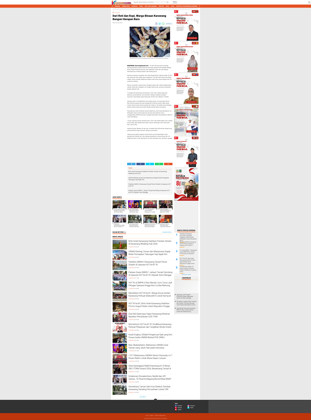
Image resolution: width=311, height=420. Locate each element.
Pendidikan (134, 6)
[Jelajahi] (309, 2)
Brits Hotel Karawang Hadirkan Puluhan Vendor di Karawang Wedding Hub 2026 (150, 242)
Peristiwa (161, 6)
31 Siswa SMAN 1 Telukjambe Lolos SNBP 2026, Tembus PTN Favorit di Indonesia (188, 251)
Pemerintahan (126, 6)
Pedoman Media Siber (160, 415)
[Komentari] (168, 164)
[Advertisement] (119, 51)
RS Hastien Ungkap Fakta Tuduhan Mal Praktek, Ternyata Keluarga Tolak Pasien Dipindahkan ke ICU (187, 303)
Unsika (141, 6)
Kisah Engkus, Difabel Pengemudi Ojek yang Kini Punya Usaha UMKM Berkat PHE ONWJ (150, 336)
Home (147, 415)
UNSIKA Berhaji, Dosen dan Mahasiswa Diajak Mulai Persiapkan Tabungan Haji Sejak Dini (149, 252)
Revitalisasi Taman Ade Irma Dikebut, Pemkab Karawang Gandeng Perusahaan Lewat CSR (149, 388)
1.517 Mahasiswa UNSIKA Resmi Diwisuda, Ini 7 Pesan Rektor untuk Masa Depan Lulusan (150, 356)
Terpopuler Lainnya (186, 274)
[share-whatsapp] (163, 23)
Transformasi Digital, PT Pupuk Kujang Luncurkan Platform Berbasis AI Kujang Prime (188, 269)
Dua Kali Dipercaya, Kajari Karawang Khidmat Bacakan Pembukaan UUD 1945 (149, 315)
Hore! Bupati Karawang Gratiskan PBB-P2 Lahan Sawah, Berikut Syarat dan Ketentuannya (186, 309)
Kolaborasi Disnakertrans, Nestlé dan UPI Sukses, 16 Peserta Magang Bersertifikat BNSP (150, 377)
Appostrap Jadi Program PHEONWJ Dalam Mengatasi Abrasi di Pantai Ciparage (185, 296)
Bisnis (172, 6)
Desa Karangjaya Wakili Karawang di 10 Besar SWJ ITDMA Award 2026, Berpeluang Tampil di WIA (150, 369)
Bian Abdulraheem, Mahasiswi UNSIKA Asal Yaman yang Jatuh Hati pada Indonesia (148, 346)
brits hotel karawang (151, 6)
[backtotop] (155, 400)
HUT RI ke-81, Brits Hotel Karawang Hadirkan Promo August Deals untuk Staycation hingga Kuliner (149, 306)
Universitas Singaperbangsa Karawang (186, 6)
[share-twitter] (159, 23)
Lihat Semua (142, 396)
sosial (167, 6)
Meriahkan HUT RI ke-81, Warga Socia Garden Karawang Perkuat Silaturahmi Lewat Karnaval (150, 294)
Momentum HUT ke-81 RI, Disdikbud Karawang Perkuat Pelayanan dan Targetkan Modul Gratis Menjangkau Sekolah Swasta (150, 327)
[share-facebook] (156, 23)
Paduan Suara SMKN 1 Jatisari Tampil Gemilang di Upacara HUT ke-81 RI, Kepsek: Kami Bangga (150, 273)
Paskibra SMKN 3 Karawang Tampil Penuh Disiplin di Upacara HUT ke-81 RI (148, 263)
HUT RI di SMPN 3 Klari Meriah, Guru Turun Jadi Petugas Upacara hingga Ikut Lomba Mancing (150, 284)
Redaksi (152, 415)
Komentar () (169, 23)
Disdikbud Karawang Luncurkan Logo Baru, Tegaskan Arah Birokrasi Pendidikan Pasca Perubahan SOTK (188, 237)
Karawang (117, 6)
